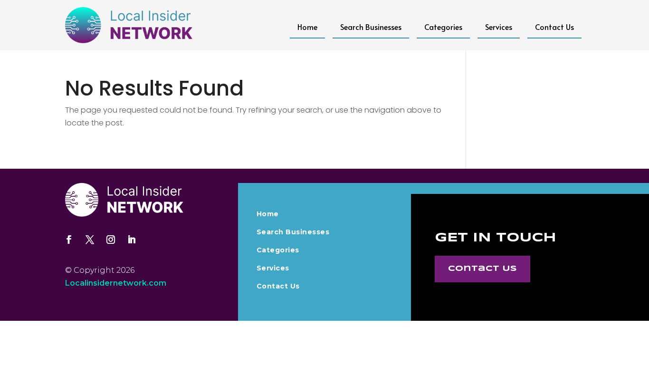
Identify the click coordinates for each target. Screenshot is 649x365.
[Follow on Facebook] (68, 239)
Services (498, 26)
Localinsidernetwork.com (115, 283)
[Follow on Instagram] (110, 239)
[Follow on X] (89, 239)
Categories (443, 26)
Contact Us (554, 26)
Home (307, 26)
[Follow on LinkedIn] (131, 239)
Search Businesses (370, 26)
